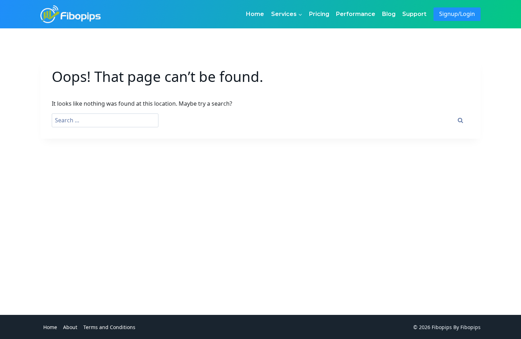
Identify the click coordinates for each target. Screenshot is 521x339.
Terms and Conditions (109, 327)
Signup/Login (457, 14)
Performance (355, 14)
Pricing (319, 14)
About (70, 327)
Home (255, 14)
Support (414, 14)
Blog (389, 14)
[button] (300, 14)
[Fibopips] (70, 14)
